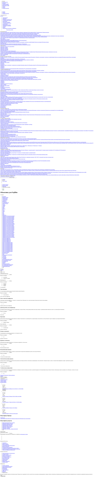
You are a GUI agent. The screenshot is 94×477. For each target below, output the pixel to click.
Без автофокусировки (6, 263)
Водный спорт (70, 170)
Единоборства (43, 170)
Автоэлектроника (8, 169)
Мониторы (2, 145)
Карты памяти (2, 33)
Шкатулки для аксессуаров (59, 174)
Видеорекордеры (3, 107)
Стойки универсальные (22, 89)
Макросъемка (4, 201)
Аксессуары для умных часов (48, 157)
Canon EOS (11, 32)
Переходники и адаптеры (37, 79)
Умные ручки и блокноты (50, 174)
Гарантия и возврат (5, 4)
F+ (16, 152)
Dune (8, 121)
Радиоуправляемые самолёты (45, 160)
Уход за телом (37, 173)
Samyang (3, 208)
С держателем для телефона (16, 65)
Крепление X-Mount (5, 252)
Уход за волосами (48, 173)
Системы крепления (3, 79)
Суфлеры (16, 103)
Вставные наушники (42, 130)
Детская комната (55, 172)
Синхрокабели (33, 68)
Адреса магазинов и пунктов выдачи (8, 453)
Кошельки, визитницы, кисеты (24, 174)
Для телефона (85, 130)
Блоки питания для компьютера (72, 142)
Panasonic (6, 91)
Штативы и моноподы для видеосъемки (7, 94)
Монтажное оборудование (4, 103)
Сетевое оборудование (4, 140)
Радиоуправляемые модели (4, 160)
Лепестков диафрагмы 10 (6, 239)
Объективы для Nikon (4, 47)
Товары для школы (44, 172)
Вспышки (2, 42)
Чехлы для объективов (4, 54)
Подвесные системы (20, 79)
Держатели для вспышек (20, 42)
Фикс (3, 213)
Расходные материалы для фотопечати (20, 43)
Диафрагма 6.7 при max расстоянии (8, 234)
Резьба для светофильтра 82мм (7, 251)
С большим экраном (45, 150)
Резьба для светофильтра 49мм (7, 245)
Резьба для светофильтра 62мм (7, 247)
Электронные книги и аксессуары (6, 162)
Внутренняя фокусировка (6, 260)
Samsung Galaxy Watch (15, 157)
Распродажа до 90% (9, 29)
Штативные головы (14, 77)
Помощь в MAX (5, 462)
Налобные (13, 111)
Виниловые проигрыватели (5, 128)
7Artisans (3, 205)
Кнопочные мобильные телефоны (6, 152)
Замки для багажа (67, 174)
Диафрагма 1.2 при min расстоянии (8, 216)
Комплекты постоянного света (11, 60)
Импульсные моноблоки (11, 59)
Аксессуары (2, 37)
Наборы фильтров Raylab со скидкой (8, 422)
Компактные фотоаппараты (5, 40)
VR (1, 167)
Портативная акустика (4, 125)
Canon (11, 40)
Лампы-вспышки (18, 59)
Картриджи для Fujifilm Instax (13, 44)
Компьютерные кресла (4, 148)
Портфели (37, 174)
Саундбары (30, 124)
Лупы (1, 111)
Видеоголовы (16, 94)
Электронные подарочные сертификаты (9, 28)
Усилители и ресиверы (4, 133)
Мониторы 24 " (30, 145)
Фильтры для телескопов (28, 110)
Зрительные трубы (3, 113)
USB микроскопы (38, 114)
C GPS (35, 157)
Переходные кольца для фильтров (47, 51)
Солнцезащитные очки (13, 174)
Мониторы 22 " (19, 145)
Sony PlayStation (10, 126)
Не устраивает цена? (5, 457)
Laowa (3, 207)
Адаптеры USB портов (44, 139)
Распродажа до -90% (5, 5)
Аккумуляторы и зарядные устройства (27, 59)
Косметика (22, 173)
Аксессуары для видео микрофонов (16, 97)
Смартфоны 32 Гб (52, 150)
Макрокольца (11, 52)
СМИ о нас (4, 470)
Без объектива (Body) (32, 32)
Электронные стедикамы (8, 102)
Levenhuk (9, 114)
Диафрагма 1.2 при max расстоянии (8, 227)
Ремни (40, 174)
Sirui (3, 209)
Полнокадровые (5, 253)
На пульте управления (26, 101)
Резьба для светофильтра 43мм (7, 243)
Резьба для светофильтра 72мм (7, 249)
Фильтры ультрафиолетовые (30, 51)
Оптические (24, 114)
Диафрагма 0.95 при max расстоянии (8, 237)
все (2, 417)
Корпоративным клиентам (6, 467)
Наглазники (7, 37)
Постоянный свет (3, 60)
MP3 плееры (2, 164)
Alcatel (13, 152)
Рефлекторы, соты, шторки (4, 62)
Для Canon (5, 42)
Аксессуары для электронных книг (25, 162)
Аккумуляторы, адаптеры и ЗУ (19, 73)
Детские (28, 114)
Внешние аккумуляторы (4, 155)
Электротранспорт (3, 161)
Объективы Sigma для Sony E (7, 425)
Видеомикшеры (12, 103)
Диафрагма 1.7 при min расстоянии (8, 218)
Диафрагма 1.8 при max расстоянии (8, 230)
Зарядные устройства (33, 34)
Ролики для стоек (37, 89)
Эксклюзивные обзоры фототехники (8, 445)
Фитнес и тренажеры (49, 170)
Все (6, 31)
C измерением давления (30, 157)
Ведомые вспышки (27, 57)
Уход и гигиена (21, 172)
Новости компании (5, 444)
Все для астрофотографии (59, 110)
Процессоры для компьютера (17, 142)
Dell (10, 138)
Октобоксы (2, 67)
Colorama (8, 78)
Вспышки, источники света (7, 19)
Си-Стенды (42, 89)
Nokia (15, 152)
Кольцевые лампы (3, 65)
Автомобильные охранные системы (28, 169)
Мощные (34, 138)
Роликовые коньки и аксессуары (22, 170)
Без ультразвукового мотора (7, 265)
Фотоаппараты (5, 17)
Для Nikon (9, 42)
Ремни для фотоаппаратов (42, 36)
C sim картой (41, 157)
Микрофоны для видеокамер (5, 97)
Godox (12, 70)
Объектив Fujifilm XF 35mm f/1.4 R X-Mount (9, 407)
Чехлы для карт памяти (35, 33)
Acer (7, 122)
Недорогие (30, 91)
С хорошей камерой (18, 101)
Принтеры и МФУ (3, 146)
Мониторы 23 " (25, 145)
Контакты (4, 471)
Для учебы (24, 138)
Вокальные (20, 136)
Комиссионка (4, 460)
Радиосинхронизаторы (13, 68)
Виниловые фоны (30, 78)
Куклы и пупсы (74, 172)
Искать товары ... (13, 177)
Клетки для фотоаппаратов (30, 37)
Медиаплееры (2, 121)
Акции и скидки (5, 443)
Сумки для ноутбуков (21, 139)
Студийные (12, 136)
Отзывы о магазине (5, 465)
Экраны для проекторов (4, 123)
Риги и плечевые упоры (4, 99)
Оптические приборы (6, 22)
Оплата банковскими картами (7, 466)
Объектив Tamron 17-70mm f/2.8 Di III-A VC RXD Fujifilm (12, 402)
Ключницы (44, 174)
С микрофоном (66, 130)
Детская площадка (61, 172)
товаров (1, 376)
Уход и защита (2, 38)
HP (11, 138)
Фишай (3, 262)
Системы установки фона (28, 79)
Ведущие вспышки (21, 57)
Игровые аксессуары (3, 127)
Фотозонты (2, 63)
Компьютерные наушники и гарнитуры (7, 131)
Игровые (31, 138)
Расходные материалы (4, 44)
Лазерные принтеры (10, 146)
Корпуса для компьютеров (81, 142)
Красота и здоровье (3, 173)
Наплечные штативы (12, 99)
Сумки (31, 174)
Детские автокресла (37, 172)
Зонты (18, 174)
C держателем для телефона (16, 98)
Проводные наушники (79, 130)
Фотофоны (2, 78)
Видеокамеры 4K (25, 91)
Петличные (16, 136)
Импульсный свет (3, 59)
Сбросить (2, 269)
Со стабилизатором (5, 202)
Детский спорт (49, 172)
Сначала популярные (3, 379)
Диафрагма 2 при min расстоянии (8, 220)
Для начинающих (39, 32)
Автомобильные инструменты (50, 169)
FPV (10, 101)
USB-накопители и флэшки (5, 39)
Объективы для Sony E (4, 48)
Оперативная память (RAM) (44, 142)
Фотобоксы (2, 87)
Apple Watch (7, 157)
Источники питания (3, 34)
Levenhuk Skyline (7, 109)
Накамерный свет (3, 73)
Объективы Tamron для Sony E (7, 426)
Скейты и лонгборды (35, 170)
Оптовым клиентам (5, 8)
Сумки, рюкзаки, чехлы (4, 36)
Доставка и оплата (5, 3)
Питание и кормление (15, 172)
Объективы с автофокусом (6, 427)
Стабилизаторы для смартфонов (5, 165)
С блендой (4, 256)
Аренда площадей (5, 469)
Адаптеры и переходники (4, 74)
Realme (16, 150)
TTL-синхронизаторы (27, 68)
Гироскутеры (9, 161)
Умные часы (2, 157)
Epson (5, 122)
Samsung (6, 119)
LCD (22, 122)
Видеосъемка (5, 21)
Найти (11, 274)
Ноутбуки (2, 138)
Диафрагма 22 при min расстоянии (8, 225)
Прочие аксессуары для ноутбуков (64, 139)
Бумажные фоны (18, 78)
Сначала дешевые (3, 381)
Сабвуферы (26, 124)
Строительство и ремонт (11, 171)
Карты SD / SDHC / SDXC (9, 33)
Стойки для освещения (11, 89)
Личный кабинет (5, 459)
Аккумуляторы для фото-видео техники (23, 34)
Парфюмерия (26, 173)
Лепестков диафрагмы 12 (6, 240)
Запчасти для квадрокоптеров (46, 101)
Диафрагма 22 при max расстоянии (8, 236)
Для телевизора (90, 130)
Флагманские (63, 150)
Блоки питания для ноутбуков (53, 139)
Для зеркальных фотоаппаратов (18, 36)
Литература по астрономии (49, 110)
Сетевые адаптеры (25, 140)
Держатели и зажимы (19, 99)
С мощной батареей (38, 150)
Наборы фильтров (38, 51)
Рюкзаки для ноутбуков (13, 139)
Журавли (16, 89)
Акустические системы (12, 124)
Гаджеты (4, 26)
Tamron (3, 210)
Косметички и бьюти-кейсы (74, 174)
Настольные (9, 111)
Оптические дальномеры (4, 116)
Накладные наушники (34, 130)
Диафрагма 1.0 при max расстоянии (8, 226)
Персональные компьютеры (5, 141)
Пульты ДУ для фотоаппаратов (20, 37)
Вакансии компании (5, 446)
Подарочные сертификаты (6, 456)
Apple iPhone (7, 150)
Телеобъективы (4, 199)
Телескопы (2, 109)
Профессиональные (45, 32)
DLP (21, 122)
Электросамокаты (14, 161)
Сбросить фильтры (11, 375)
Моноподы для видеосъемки (29, 94)
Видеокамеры (2, 91)
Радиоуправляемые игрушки (35, 160)
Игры (40, 170)
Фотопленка (28, 44)
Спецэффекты (2, 88)
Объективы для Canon (4, 46)
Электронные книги (15, 162)
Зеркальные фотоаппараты (4, 32)
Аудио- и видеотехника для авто (16, 169)
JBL (9, 130)
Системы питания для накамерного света (13, 93)
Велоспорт (74, 170)
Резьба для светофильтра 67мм (7, 248)
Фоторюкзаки (11, 36)
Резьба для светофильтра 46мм (7, 244)
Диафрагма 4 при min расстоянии (8, 222)
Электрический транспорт (10, 170)
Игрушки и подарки (68, 172)
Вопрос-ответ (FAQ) (5, 458)
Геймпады (9, 127)
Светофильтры (2, 51)
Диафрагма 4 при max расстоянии (8, 233)
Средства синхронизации (4, 68)
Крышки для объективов (4, 53)
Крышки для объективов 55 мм (14, 53)
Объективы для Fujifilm (4, 49)
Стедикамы (2, 102)
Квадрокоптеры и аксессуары (5, 159)
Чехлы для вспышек (72, 57)
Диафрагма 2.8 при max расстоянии (8, 232)
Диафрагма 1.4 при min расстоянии (8, 217)
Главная (3, 179)
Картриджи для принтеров (20, 146)
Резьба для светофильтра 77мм (7, 250)
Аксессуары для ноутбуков (4, 139)
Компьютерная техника (7, 24)
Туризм (16, 170)
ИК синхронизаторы (20, 68)
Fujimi (11, 73)
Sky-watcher (12, 109)
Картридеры (29, 33)
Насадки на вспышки (38, 42)
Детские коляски (9, 172)
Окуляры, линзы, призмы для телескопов (17, 110)
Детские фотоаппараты (23, 40)
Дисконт (3, 7)
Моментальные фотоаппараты (5, 41)
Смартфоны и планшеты (7, 25)
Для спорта (55, 130)
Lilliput (13, 80)
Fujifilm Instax (13, 41)
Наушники (2, 130)
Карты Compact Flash (17, 33)
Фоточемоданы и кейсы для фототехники (31, 36)
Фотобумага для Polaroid (22, 44)
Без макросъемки (5, 261)
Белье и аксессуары (3, 174)
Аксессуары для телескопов (5, 110)
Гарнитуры (13, 127)
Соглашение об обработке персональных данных (10, 448)
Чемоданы (34, 174)
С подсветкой (4, 111)
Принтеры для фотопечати (9, 43)
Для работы (28, 138)
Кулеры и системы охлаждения (28, 142)
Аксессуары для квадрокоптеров (35, 101)
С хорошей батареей (32, 152)
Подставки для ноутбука (36, 139)
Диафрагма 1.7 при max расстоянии (8, 229)
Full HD (14, 91)
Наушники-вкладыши (49, 130)
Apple (5, 130)
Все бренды (18, 32)
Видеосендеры (2, 106)
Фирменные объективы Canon (7, 424)
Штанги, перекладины (30, 89)
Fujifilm (13, 40)
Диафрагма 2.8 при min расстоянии (8, 221)
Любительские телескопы (22, 109)
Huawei (20, 157)
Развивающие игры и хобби (81, 172)
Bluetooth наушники (27, 130)
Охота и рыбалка (64, 170)
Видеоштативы (21, 94)
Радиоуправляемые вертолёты (25, 160)
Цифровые (20, 114)
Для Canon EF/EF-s (11, 46)
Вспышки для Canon (7, 57)
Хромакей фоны (24, 78)
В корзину (4, 389)
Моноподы (20, 77)
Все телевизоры (14, 119)
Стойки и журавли (3, 89)
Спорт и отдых (2, 170)
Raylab (8, 70)
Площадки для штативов (26, 77)
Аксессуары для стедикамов (17, 102)
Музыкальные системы (20, 124)
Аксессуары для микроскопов (46, 114)
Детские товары (3, 172)
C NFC (37, 157)
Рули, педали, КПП (18, 127)
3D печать (2, 147)
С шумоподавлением (60, 130)
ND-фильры (14, 51)
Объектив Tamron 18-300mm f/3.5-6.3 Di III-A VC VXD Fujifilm (12, 388)
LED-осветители (19, 60)
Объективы (5, 18)
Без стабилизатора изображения (7, 264)
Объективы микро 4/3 (4, 50)
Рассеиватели (13, 42)
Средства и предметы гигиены (15, 173)
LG (10, 122)
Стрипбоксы (2, 66)
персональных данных (24, 434)
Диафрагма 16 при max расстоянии (8, 235)
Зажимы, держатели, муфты (12, 79)
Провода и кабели (12, 37)
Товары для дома (18, 171)
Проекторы (2, 122)
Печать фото (2, 43)
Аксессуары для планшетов (5, 153)
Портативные (17, 122)
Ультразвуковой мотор (6, 266)
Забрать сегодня (5, 203)
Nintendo (14, 126)
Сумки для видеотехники (4, 100)
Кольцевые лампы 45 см (33, 65)
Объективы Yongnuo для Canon (7, 423)
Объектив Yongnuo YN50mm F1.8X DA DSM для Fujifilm (11, 396)
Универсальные (5, 198)
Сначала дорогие (3, 380)
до (4, 272)
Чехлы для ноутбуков (28, 139)
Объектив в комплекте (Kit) (24, 32)
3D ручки (5, 147)
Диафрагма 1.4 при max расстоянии (8, 228)
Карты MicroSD (24, 33)
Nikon (14, 32)
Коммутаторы (20, 140)
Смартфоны (2, 150)
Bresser (6, 114)
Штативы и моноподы (4, 77)
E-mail (11, 433)
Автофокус (4, 200)
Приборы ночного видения (4, 115)
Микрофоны (2, 136)
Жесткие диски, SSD (57, 142)
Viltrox (3, 211)
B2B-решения (4, 468)
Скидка (3, 204)
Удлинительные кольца (24, 52)
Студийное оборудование (7, 20)
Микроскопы (2, 114)
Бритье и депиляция (32, 173)
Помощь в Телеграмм (5, 461)
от (4, 271)
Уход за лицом (42, 173)
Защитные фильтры (8, 51)
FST (9, 70)
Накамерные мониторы (4, 80)
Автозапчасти (42, 169)
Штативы (9, 77)
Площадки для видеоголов (38, 94)
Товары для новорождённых (29, 172)
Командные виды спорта (57, 170)
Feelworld (10, 80)
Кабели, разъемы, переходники (5, 143)
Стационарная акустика (4, 124)
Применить (2, 375)
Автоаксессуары (37, 169)
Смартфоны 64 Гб (58, 150)
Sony (11, 119)
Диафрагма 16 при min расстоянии (8, 224)
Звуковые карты (63, 142)
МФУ (14, 146)
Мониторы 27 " (35, 145)
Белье (8, 174)
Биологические (32, 114)
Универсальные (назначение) (7, 254)
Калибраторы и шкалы (4, 75)
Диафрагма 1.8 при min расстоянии (8, 219)
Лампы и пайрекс (3, 61)
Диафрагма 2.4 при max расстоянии (8, 231)
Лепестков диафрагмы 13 (6, 241)
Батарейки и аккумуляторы (12, 34)
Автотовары (2, 169)
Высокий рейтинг (3, 382)
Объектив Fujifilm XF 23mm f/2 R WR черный (10, 413)
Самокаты (30, 170)
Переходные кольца (17, 52)
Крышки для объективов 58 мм (24, 53)
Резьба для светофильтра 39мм (7, 242)
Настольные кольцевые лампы (42, 65)
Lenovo (13, 138)
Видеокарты (52, 142)
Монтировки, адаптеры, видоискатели (38, 110)
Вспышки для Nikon (14, 57)
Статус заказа (4, 181)
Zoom (3, 214)
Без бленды (4, 255)
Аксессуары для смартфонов (5, 151)
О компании (4, 442)
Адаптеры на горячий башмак (29, 42)
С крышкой (4, 258)
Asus (8, 138)
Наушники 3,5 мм (73, 130)
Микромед (12, 114)
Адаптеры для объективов (4, 52)
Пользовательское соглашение (7, 447)
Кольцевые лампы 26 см (25, 65)
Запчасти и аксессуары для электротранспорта (25, 161)
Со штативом (9, 65)
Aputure (13, 73)
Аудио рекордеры (3, 105)
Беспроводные (21, 130)
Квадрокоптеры (3, 101)
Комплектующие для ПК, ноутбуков (6, 142)
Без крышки (4, 257)
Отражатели (2, 64)
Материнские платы (36, 142)
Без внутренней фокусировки (7, 259)
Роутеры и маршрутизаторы (12, 140)
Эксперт (3, 6)
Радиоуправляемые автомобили (15, 160)
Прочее (4, 27)
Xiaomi (9, 119)
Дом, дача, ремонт (3, 171)
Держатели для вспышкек (40, 57)
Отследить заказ (5, 2)
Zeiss (3, 212)
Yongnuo (8, 73)
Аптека (8, 173)
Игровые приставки (3, 126)
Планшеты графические (4, 163)
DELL (10, 145)
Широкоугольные (5, 197)
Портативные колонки (12, 125)
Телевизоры (2, 119)
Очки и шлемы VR (5, 167)
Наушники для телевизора (4, 120)
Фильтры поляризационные (21, 51)
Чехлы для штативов (34, 77)
